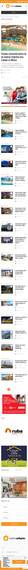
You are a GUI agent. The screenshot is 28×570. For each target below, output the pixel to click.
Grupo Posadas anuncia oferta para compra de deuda (20, 163)
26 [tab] (3, 440)
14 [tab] (3, 438)
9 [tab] (20, 435)
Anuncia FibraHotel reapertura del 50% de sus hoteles (20, 132)
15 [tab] (6, 438)
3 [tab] (6, 435)
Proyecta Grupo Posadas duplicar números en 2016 (21, 303)
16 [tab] (8, 438)
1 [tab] (1, 435)
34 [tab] (22, 440)
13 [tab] (1, 438)
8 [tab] (17, 435)
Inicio (2, 16)
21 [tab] (20, 438)
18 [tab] (13, 438)
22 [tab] (22, 438)
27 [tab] (6, 440)
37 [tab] (14, 442)
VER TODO (18, 470)
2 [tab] (3, 435)
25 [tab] (1, 440)
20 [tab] (17, 438)
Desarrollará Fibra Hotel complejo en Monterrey (21, 361)
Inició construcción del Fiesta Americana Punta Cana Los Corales (20, 256)
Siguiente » (20, 389)
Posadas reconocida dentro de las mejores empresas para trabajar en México (13, 57)
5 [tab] (10, 435)
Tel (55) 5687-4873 (10, 555)
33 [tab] (20, 440)
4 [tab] (8, 435)
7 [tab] (15, 435)
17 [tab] (10, 438)
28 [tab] (8, 440)
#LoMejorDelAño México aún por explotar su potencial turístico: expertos (20, 240)
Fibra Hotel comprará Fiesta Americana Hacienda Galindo (20, 287)
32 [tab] (17, 440)
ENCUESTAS (5, 470)
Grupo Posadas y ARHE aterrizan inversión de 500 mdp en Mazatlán (20, 194)
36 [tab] (27, 440)
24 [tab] (27, 438)
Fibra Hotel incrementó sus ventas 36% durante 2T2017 (20, 272)
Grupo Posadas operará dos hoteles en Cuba (20, 224)
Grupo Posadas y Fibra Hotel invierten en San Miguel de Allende (20, 209)
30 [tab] (13, 440)
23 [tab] (24, 438)
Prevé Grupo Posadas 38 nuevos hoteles (21, 375)
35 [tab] (24, 440)
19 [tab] (15, 438)
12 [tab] (27, 435)
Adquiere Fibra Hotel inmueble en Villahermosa (20, 346)
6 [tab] (13, 435)
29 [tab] (10, 440)
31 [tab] (15, 440)
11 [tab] (24, 435)
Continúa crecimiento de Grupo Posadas (21, 318)
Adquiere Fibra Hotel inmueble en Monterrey (20, 332)
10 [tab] (22, 435)
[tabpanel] (14, 431)
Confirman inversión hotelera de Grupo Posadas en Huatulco (20, 178)
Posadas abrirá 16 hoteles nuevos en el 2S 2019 (20, 147)
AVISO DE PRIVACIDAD (14, 568)
